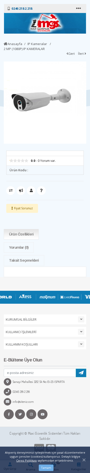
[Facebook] (9, 414)
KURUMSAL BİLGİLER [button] (21, 319)
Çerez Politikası (26, 460)
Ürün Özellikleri (21, 234)
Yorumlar (18, 247)
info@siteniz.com (23, 402)
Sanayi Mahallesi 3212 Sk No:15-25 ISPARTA (38, 382)
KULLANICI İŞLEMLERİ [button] (21, 332)
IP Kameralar (38, 44)
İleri (81, 53)
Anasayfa (15, 44)
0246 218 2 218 (21, 392)
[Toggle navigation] (79, 8)
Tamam (46, 468)
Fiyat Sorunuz (23, 208)
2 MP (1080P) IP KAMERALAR (24, 49)
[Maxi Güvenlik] (45, 23)
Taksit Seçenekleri (24, 260)
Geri (71, 53)
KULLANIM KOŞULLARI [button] (22, 344)
